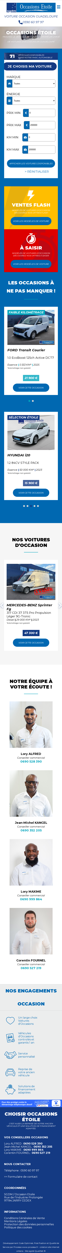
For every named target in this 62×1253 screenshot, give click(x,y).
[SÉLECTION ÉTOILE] (31, 432)
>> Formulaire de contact (21, 1176)
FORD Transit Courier (26, 350)
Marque (14, 77)
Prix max (14, 125)
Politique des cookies (18, 1227)
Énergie (13, 94)
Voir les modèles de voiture (31, 221)
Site (26, 1251)
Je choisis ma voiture (30, 66)
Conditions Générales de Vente (24, 1218)
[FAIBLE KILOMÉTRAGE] (31, 327)
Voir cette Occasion (31, 387)
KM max (13, 149)
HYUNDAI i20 (18, 455)
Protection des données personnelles (29, 1224)
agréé (31, 1251)
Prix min (14, 113)
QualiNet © (40, 1251)
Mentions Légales (15, 1221)
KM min (12, 137)
